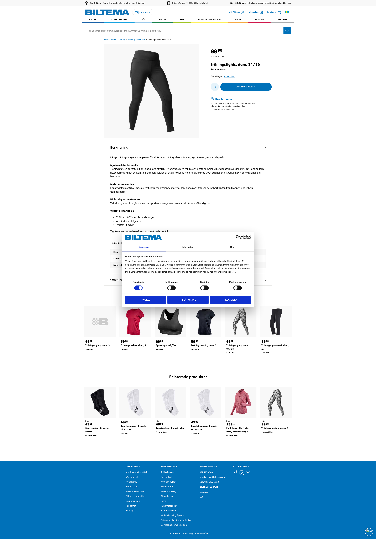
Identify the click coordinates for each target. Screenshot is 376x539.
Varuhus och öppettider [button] (137, 472)
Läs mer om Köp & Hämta (221, 110)
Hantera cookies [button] (169, 510)
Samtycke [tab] (144, 247)
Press (163, 500)
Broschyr (130, 510)
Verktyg (282, 19)
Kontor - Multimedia (209, 19)
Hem (181, 19)
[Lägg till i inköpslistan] (215, 87)
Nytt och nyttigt (168, 481)
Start (106, 39)
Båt (143, 19)
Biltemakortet (167, 486)
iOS (201, 497)
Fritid (162, 19)
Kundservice (169, 466)
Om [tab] (232, 247)
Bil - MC (93, 19)
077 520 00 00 (206, 472)
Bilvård (259, 19)
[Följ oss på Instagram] (241, 473)
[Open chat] (369, 532)
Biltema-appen (209, 486)
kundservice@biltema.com (212, 476)
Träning (122, 39)
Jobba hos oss (167, 472)
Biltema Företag (168, 491)
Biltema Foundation (135, 496)
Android (204, 492)
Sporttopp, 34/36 (166, 345)
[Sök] (287, 30)
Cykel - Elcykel (119, 19)
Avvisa (146, 300)
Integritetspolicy (169, 505)
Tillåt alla (230, 300)
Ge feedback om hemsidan (174, 524)
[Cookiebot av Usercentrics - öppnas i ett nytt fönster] (238, 237)
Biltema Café (132, 486)
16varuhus (229, 76)
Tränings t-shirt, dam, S (133, 345)
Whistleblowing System (172, 515)
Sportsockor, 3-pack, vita (170, 428)
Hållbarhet (131, 505)
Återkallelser (167, 496)
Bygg (238, 19)
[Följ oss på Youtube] (248, 474)
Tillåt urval (188, 300)
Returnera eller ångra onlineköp (176, 520)
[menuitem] (93, 20)
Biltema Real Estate (135, 491)
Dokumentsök (133, 500)
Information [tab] (188, 247)
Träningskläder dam (136, 39)
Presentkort (166, 476)
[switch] (171, 287)
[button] (288, 12)
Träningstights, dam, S (97, 345)
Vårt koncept (132, 476)
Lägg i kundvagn (244, 86)
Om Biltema (133, 466)
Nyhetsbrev (131, 481)
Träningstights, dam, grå (274, 428)
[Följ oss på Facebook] (235, 473)
